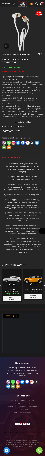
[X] (36, 382)
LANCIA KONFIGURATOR (11, 290)
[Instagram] (13, 143)
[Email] (4, 147)
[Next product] (41, 54)
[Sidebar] (42, 231)
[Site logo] (22, 3)
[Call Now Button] (39, 450)
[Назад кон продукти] (38, 54)
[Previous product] (36, 54)
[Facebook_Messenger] (6, 450)
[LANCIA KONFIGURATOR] (12, 279)
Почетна (5, 54)
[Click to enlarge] (6, 46)
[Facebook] (23, 143)
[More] (9, 147)
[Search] (36, 3)
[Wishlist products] (13, 3)
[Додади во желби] (14, 284)
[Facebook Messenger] (18, 143)
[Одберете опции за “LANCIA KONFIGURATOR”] (10, 284)
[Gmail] (27, 143)
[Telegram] (37, 143)
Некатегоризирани (21, 54)
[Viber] (4, 143)
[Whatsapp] (9, 143)
